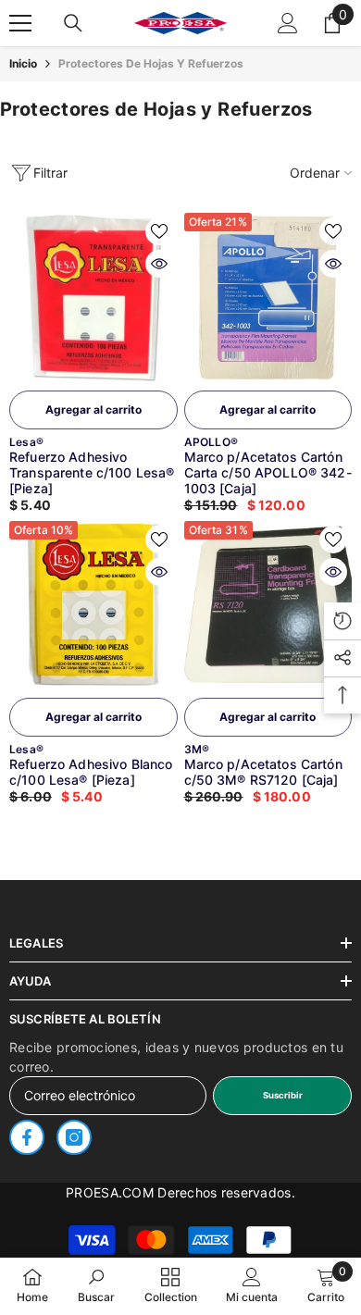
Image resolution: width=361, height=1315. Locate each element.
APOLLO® (211, 442)
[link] (96, 1285)
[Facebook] (26, 1137)
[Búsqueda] (73, 23)
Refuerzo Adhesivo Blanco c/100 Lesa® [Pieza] (90, 772)
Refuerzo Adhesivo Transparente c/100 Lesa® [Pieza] (91, 472)
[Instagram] (74, 1137)
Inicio (23, 63)
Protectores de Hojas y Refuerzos (150, 63)
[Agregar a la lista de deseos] (159, 231)
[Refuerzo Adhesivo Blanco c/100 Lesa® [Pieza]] (93, 605)
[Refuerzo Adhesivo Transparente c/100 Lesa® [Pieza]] (93, 297)
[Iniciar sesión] (288, 23)
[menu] (20, 23)
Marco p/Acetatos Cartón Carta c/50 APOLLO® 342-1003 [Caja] (268, 472)
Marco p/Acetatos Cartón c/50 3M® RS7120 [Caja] (263, 772)
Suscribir (283, 1095)
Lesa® (26, 442)
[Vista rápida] (159, 264)
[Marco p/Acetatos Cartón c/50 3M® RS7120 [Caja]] (268, 605)
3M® (197, 749)
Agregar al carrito (93, 409)
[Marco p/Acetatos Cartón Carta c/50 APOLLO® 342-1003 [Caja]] (268, 297)
